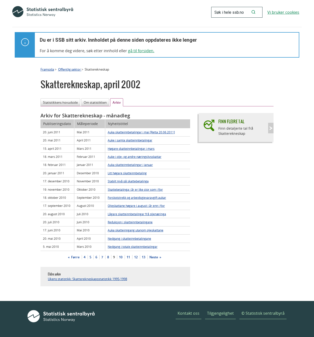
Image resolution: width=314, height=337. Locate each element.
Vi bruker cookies (283, 12)
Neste (154, 257)
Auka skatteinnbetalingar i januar (130, 165)
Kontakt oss (188, 313)
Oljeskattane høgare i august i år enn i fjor (136, 206)
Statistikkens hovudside (60, 102)
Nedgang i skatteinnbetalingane (129, 238)
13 (143, 257)
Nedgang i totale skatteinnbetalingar (132, 247)
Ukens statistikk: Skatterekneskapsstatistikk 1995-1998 (87, 279)
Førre (74, 257)
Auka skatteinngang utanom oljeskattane (135, 230)
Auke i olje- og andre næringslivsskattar (134, 157)
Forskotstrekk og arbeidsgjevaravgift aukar (137, 198)
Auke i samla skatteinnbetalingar (130, 140)
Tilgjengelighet (220, 313)
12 (136, 257)
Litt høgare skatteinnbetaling (127, 173)
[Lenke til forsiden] (42, 12)
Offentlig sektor (69, 69)
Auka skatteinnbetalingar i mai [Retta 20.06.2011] (141, 132)
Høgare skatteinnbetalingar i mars (131, 148)
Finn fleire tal (231, 121)
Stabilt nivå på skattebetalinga (128, 181)
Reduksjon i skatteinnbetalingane (130, 222)
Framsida (47, 69)
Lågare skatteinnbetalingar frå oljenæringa (137, 214)
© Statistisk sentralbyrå (263, 313)
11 (128, 257)
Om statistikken (95, 102)
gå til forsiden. (141, 50)
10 (120, 257)
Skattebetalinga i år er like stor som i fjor (135, 189)
